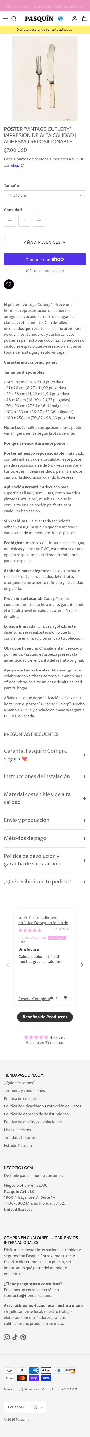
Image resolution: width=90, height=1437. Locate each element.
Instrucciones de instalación (37, 776)
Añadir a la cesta (45, 242)
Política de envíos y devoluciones (33, 1122)
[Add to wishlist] (9, 284)
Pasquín (21, 1420)
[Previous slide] (8, 964)
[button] (52, 997)
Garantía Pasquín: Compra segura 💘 (35, 755)
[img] (29, 930)
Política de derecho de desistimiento (36, 1114)
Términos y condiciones (24, 1090)
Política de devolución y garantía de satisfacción (32, 860)
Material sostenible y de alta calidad (37, 798)
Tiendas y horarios (20, 1137)
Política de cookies (20, 1098)
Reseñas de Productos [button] (45, 1017)
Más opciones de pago (45, 271)
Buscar (9, 1390)
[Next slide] (82, 964)
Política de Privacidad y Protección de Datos (42, 1106)
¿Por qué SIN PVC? (64, 1390)
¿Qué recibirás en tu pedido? (37, 882)
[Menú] (5, 18)
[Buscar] (16, 18)
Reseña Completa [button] (34, 999)
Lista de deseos (17, 1130)
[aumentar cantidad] (39, 221)
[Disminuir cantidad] (10, 221)
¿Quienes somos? (19, 1083)
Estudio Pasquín (18, 1145)
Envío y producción (27, 820)
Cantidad (13, 209)
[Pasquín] (39, 18)
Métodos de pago (25, 838)
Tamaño (11, 185)
